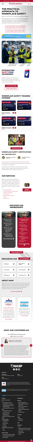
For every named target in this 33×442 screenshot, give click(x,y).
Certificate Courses (6, 412)
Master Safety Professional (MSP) (9, 434)
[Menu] (3, 4)
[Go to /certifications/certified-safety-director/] (24, 157)
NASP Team (20, 418)
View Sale (28, 36)
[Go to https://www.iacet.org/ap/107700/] (16, 390)
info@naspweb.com (5, 378)
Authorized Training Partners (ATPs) (24, 428)
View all (3, 114)
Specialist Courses (6, 413)
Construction (5, 421)
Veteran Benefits (21, 432)
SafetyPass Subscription (6, 400)
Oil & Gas (4, 424)
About (18, 417)
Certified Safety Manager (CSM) (7, 427)
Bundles (3, 417)
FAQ (19, 426)
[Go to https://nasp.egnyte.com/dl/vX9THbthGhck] (16, 384)
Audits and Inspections (22, 402)
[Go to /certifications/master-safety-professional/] (9, 157)
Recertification (5, 437)
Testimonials (20, 420)
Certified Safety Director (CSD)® (9, 161)
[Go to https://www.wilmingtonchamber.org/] (16, 395)
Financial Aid (20, 431)
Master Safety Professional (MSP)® (22, 161)
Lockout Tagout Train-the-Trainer (8, 408)
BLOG (18, 422)
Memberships (20, 398)
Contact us (4, 372)
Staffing (19, 410)
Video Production (21, 412)
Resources (19, 425)
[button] (13, 113)
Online (3, 409)
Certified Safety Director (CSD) (8, 435)
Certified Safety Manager (7, 402)
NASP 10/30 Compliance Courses (8, 416)
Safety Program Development (23, 409)
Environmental (5, 423)
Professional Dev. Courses (7, 410)
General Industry (6, 420)
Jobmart (19, 434)
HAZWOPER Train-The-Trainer (8, 404)
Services (19, 400)
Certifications (5, 432)
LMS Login (19, 414)
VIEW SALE (27, 1)
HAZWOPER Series (6, 415)
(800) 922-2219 (20, 375)
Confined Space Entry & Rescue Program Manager (8, 406)
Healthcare (5, 426)
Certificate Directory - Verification (24, 429)
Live (2, 401)
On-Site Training (21, 407)
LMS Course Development (23, 406)
